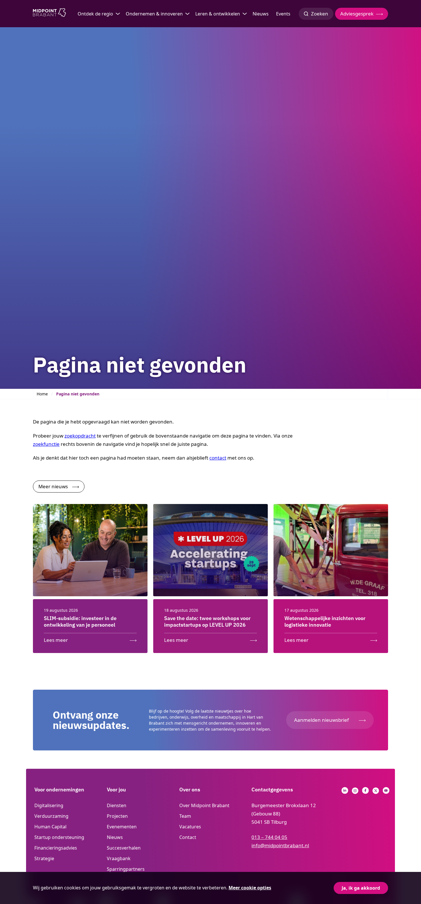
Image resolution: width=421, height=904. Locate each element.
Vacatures (190, 826)
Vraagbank (119, 858)
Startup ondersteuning (59, 837)
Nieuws (261, 14)
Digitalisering (48, 805)
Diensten (116, 805)
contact (217, 457)
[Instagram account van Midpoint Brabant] (355, 792)
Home (42, 394)
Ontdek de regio (95, 14)
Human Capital (50, 826)
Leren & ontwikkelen (217, 14)
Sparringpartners (126, 869)
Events (283, 14)
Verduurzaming (51, 816)
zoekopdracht (80, 435)
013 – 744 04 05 (269, 837)
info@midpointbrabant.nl (280, 845)
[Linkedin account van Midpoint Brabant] (344, 792)
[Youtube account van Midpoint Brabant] (386, 792)
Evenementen (122, 826)
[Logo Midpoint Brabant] (49, 13)
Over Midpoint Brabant (204, 805)
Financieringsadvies (55, 848)
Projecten (117, 816)
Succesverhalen (124, 848)
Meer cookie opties (250, 888)
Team (185, 816)
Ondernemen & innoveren (154, 14)
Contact (187, 837)
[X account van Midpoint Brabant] (375, 792)
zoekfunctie (46, 444)
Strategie (44, 858)
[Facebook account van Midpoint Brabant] (365, 792)
